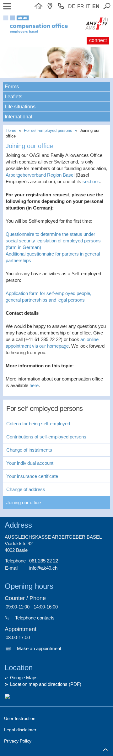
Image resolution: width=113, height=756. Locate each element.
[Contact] (51, 6)
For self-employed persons (49, 130)
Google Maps (24, 677)
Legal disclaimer (20, 729)
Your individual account (29, 463)
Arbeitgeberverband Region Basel (40, 175)
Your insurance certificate (32, 476)
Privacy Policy (17, 740)
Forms (12, 86)
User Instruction (19, 718)
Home (12, 130)
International (18, 116)
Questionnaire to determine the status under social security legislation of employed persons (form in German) (53, 240)
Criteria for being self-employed (38, 423)
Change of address (25, 489)
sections (91, 181)
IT (88, 6)
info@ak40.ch (43, 568)
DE (71, 6)
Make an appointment (39, 648)
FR (80, 6)
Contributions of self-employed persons (46, 436)
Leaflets (13, 96)
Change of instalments (29, 450)
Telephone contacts (35, 617)
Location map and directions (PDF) (45, 684)
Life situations (20, 106)
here (34, 385)
